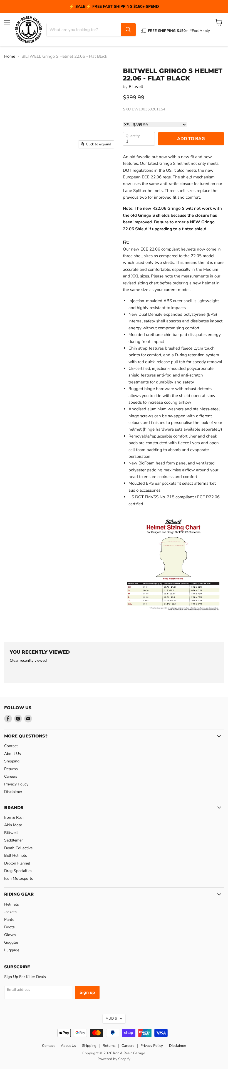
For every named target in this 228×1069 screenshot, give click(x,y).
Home (9, 56)
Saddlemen (14, 840)
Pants (9, 919)
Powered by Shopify (114, 1059)
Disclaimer (13, 791)
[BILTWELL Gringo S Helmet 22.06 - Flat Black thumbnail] (12, 165)
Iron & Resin (15, 817)
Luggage (11, 950)
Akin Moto (13, 825)
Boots (9, 927)
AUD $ (111, 1018)
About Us (12, 753)
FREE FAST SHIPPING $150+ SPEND (125, 6)
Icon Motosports (18, 878)
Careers (10, 776)
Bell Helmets (15, 855)
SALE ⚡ (83, 6)
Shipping (11, 761)
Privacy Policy (16, 784)
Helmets (11, 904)
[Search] (128, 29)
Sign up (87, 992)
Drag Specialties (18, 870)
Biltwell (136, 86)
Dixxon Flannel (17, 863)
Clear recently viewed (28, 660)
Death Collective (18, 848)
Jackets (10, 911)
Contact (11, 746)
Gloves (10, 934)
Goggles (11, 942)
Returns (11, 769)
